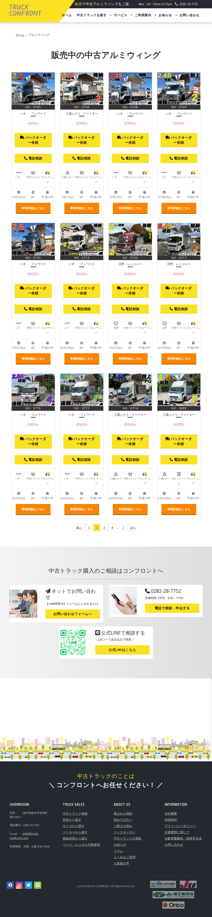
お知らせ (120, 844)
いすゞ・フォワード (33, 113)
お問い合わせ (174, 844)
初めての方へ (123, 820)
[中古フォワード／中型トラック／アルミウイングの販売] (33, 88)
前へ (79, 527)
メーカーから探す (75, 832)
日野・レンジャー (130, 264)
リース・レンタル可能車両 (81, 844)
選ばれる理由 (123, 813)
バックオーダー (124, 832)
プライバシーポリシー (180, 826)
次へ (133, 527)
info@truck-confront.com (24, 835)
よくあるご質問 (124, 857)
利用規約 (171, 820)
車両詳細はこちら (33, 208)
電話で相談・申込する (172, 608)
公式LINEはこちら (122, 649)
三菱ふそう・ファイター (82, 113)
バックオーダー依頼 (35, 140)
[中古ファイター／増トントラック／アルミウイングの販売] (179, 390)
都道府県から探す (75, 838)
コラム (118, 851)
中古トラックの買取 (128, 838)
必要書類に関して (177, 832)
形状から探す (72, 820)
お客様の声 (121, 863)
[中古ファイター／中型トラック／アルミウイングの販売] (82, 88)
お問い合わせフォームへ (72, 613)
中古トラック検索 (75, 813)
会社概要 (171, 813)
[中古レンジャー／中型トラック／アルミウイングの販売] (130, 239)
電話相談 (35, 158)
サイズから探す (73, 826)
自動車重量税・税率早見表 (183, 838)
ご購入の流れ (123, 826)
